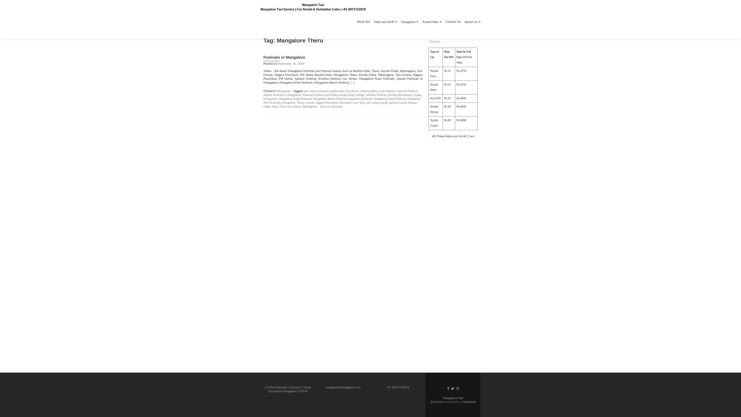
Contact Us (453, 21)
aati (306, 91)
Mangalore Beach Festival (329, 98)
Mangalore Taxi (313, 5)
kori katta (331, 95)
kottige (360, 95)
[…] (352, 82)
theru (275, 106)
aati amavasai (319, 91)
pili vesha (373, 102)
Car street (352, 91)
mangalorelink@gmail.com (343, 387)
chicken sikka (368, 91)
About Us (471, 22)
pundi (383, 102)
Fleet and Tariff (384, 22)
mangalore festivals (359, 98)
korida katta (346, 95)
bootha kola (336, 91)
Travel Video (430, 22)
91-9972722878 (398, 387)
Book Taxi (363, 21)
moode (309, 102)
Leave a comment (331, 106)
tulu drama (294, 106)
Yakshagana (309, 106)
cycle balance (387, 91)
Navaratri (345, 102)
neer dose (359, 102)
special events (398, 102)
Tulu (282, 106)
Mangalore (408, 22)
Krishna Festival (376, 95)
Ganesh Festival (407, 91)
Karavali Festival (313, 95)
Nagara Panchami (327, 102)
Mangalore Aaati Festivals (295, 98)
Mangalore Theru (293, 102)
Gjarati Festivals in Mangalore (282, 95)
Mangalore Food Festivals (390, 98)
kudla (417, 95)
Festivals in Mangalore (284, 57)
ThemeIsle (469, 401)
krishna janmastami (400, 95)
